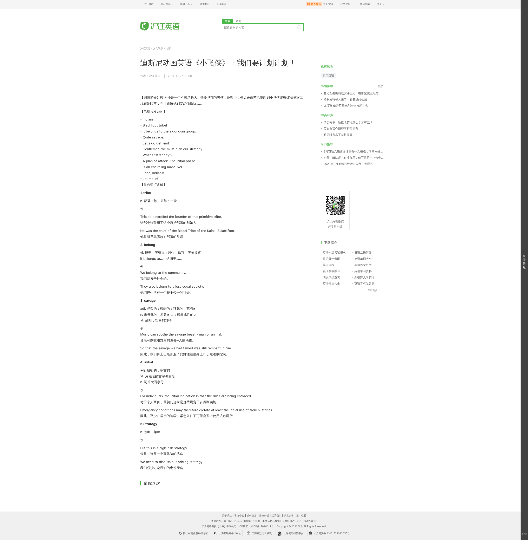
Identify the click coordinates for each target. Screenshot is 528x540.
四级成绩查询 (331, 277)
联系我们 (276, 515)
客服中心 (239, 515)
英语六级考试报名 (334, 252)
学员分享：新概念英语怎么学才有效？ (348, 122)
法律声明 (264, 515)
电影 (168, 48)
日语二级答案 (363, 252)
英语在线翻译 (331, 271)
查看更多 (372, 290)
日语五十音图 (331, 258)
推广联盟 (301, 515)
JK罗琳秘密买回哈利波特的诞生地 (346, 105)
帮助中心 (204, 4)
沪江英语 (145, 48)
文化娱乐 (158, 48)
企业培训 (221, 4)
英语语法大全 (331, 283)
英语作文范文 (363, 265)
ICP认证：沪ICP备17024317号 (256, 526)
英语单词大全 (363, 258)
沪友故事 (289, 515)
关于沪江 (227, 515)
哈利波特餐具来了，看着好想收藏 (345, 99)
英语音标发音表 (364, 283)
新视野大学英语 (364, 277)
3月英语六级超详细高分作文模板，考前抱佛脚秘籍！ (354, 151)
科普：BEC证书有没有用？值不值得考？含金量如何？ (354, 157)
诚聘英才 (252, 515)
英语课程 (328, 265)
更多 (381, 86)
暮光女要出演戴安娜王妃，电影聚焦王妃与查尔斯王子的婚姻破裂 (354, 93)
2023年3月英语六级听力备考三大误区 (348, 163)
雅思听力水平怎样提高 (338, 134)
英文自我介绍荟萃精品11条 (341, 128)
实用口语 (328, 75)
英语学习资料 (363, 271)
